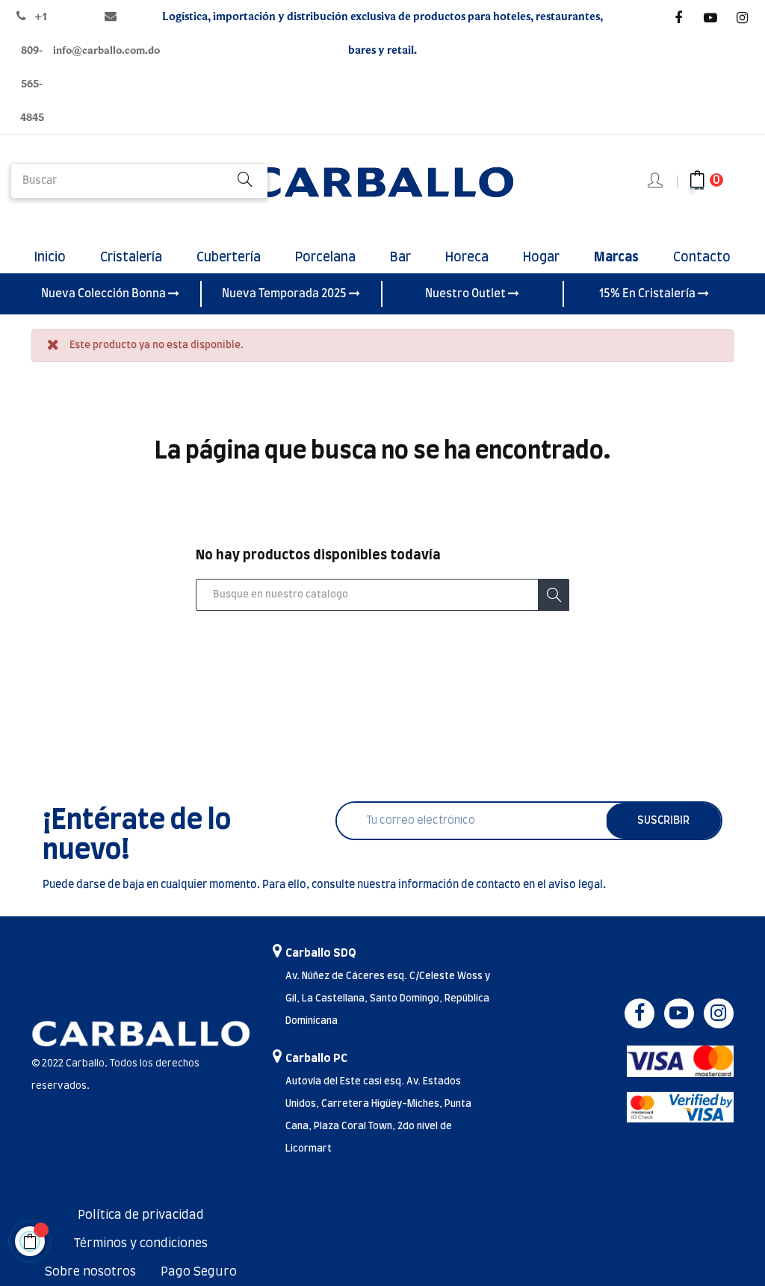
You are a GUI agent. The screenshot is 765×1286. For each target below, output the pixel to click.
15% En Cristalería (648, 293)
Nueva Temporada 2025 (285, 293)
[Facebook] (678, 18)
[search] (245, 181)
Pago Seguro (199, 1272)
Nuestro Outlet (466, 293)
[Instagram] (742, 18)
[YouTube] (710, 18)
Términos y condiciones (141, 1243)
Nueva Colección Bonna (104, 293)
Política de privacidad (141, 1215)
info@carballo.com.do (106, 50)
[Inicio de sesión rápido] (656, 181)
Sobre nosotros (90, 1272)
